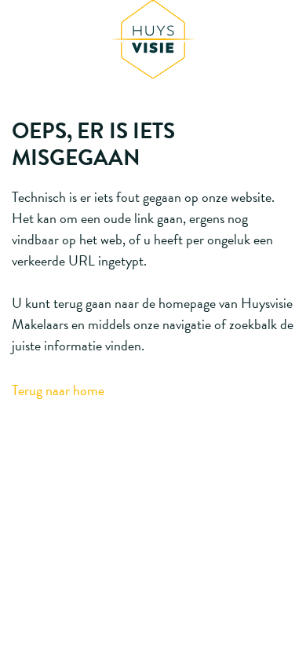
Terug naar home (58, 390)
